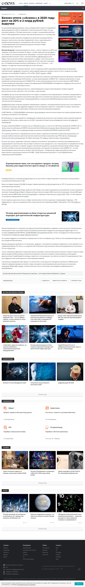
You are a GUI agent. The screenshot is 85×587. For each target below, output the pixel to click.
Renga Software (20, 192)
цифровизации (42, 57)
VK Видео (58, 552)
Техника (25, 554)
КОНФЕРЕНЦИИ (38, 3)
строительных (16, 152)
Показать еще (42, 394)
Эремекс (43, 73)
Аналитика (32, 3)
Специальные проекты (29, 550)
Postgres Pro (65, 233)
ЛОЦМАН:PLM (6, 105)
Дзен (57, 559)
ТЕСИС (38, 73)
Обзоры (5, 554)
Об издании (45, 548)
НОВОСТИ (26, 3)
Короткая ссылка (76, 280)
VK (56, 550)
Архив (5, 557)
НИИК (55, 202)
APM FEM (53, 99)
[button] (77, 3)
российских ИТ (31, 228)
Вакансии (45, 552)
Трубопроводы (6, 130)
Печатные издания (28, 559)
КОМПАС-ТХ (67, 148)
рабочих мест (40, 126)
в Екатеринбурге (32, 194)
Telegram (58, 557)
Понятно (79, 584)
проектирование (39, 112)
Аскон (27, 28)
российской (29, 44)
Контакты (45, 554)
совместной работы (61, 150)
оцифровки (17, 71)
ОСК (50, 138)
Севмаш (45, 138)
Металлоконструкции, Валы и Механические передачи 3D (60, 128)
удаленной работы (18, 28)
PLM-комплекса (19, 254)
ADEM (49, 73)
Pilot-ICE (12, 179)
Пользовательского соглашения (26, 584)
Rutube (58, 554)
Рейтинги (6, 552)
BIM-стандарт (19, 266)
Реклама (44, 550)
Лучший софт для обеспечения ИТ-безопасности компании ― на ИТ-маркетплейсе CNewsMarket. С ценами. (34, 273)
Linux (53, 238)
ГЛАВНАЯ (21, 3)
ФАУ (64, 194)
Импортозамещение (8, 244)
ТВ (23, 557)
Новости (5, 548)
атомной (4, 136)
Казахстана (11, 248)
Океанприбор (64, 138)
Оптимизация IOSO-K (32, 99)
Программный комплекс (45, 233)
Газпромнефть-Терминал (64, 200)
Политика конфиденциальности (15, 569)
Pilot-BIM (22, 184)
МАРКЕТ (46, 3)
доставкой (51, 52)
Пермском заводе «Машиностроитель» (25, 235)
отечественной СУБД (61, 230)
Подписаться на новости (59, 280)
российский (48, 184)
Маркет (25, 552)
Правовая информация (12, 574)
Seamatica (57, 109)
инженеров (24, 130)
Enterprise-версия (23, 179)
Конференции (27, 548)
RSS (7, 567)
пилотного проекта (56, 194)
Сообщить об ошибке (12, 571)
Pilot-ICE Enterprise (37, 150)
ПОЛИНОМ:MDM (19, 112)
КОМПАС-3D (7, 94)
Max (57, 548)
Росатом (36, 138)
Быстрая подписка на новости (14, 565)
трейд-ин (38, 244)
